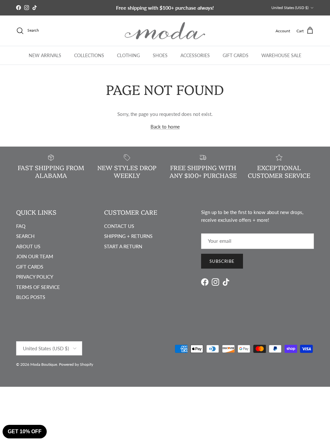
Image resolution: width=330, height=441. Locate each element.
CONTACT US (119, 226)
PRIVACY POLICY (34, 277)
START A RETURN (123, 246)
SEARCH (25, 236)
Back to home (165, 126)
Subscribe (222, 261)
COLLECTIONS (89, 55)
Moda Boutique (43, 364)
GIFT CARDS (235, 55)
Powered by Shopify (76, 364)
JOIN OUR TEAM (34, 256)
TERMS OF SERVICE (38, 287)
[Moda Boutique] (165, 31)
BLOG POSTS (30, 297)
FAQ (20, 226)
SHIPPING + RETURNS (128, 236)
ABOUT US (28, 246)
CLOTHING (128, 55)
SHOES (160, 55)
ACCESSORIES (195, 55)
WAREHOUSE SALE (281, 55)
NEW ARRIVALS (45, 55)
